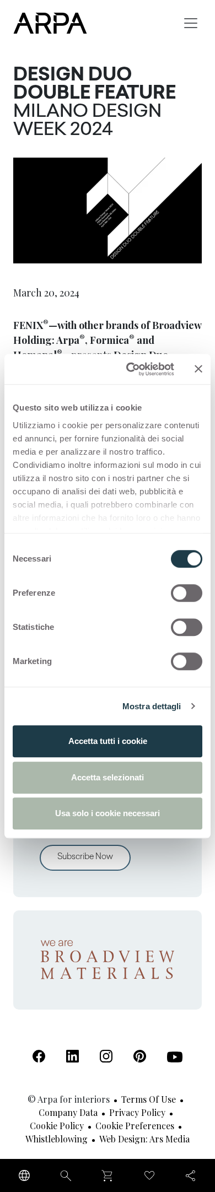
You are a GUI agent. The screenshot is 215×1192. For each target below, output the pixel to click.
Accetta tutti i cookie (107, 741)
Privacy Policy (137, 1112)
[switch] (186, 593)
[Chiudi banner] (198, 369)
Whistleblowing (56, 1139)
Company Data (68, 1112)
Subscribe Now (85, 857)
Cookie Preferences (134, 1125)
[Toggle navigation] (191, 23)
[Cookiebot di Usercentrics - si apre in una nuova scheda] (130, 369)
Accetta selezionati (107, 777)
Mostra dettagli (151, 706)
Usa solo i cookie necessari (107, 813)
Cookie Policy (57, 1125)
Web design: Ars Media (144, 1139)
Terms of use (148, 1099)
